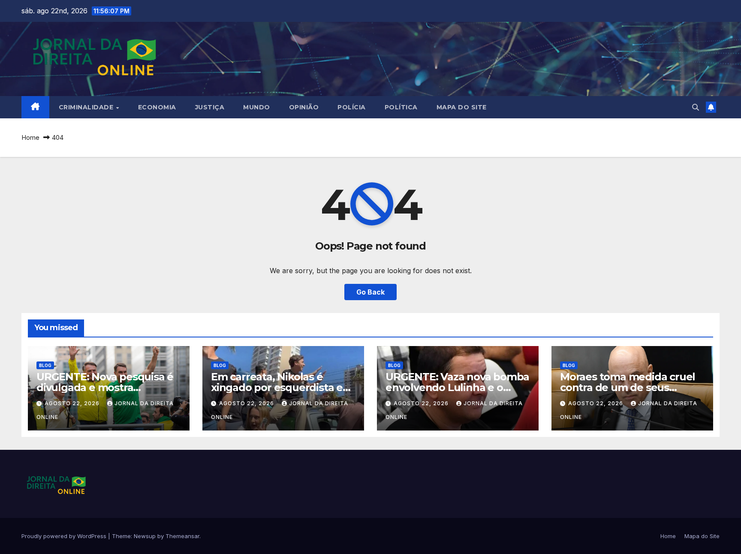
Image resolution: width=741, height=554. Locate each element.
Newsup (145, 536)
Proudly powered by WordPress (64, 536)
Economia (157, 107)
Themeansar (182, 536)
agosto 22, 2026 (73, 403)
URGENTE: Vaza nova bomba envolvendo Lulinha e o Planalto (457, 387)
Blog (45, 365)
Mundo (256, 107)
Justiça (210, 107)
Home (30, 137)
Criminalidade (87, 107)
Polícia (351, 107)
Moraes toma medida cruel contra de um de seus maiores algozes (627, 387)
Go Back (370, 292)
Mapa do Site (462, 107)
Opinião (304, 107)
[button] (695, 107)
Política (401, 107)
